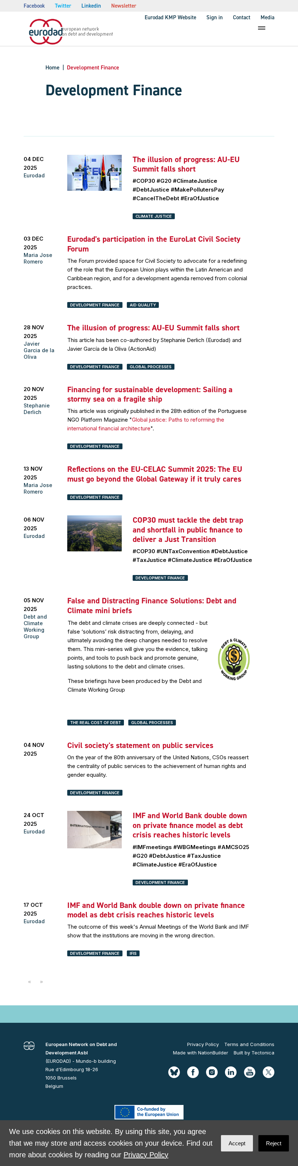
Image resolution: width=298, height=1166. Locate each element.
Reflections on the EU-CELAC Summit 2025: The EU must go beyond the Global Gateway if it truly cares (154, 474)
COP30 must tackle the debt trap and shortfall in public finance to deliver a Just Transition (188, 529)
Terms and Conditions (249, 1044)
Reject (273, 1143)
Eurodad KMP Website (170, 17)
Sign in (214, 17)
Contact (241, 17)
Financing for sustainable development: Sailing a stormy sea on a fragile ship (150, 394)
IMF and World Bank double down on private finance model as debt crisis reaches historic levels (190, 825)
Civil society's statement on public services (140, 745)
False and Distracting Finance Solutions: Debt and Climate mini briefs (151, 605)
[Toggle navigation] (261, 28)
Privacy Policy (203, 1044)
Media (267, 17)
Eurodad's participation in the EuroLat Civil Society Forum (154, 244)
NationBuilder (213, 1053)
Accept (237, 1143)
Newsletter (123, 5)
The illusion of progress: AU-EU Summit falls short (186, 164)
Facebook (34, 5)
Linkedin (91, 5)
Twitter (63, 5)
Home (52, 67)
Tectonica (262, 1053)
